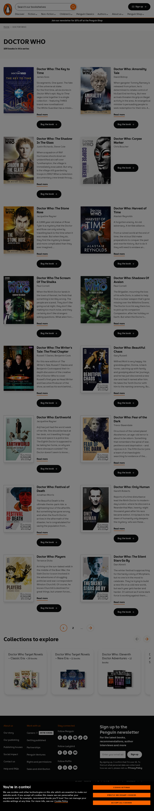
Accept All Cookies (121, 803)
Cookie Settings (121, 787)
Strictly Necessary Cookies (121, 795)
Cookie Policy (61, 801)
